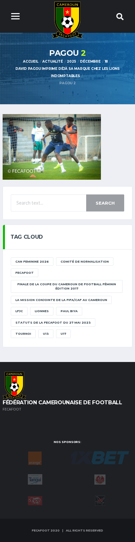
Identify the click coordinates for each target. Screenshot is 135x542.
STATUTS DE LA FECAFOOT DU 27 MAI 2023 (53, 322)
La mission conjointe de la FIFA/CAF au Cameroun (61, 300)
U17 (63, 333)
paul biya (69, 311)
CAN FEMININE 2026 (32, 261)
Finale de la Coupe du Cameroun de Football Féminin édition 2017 (66, 286)
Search (105, 203)
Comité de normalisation (85, 261)
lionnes (42, 311)
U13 (46, 333)
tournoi (23, 333)
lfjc (19, 311)
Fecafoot (24, 272)
